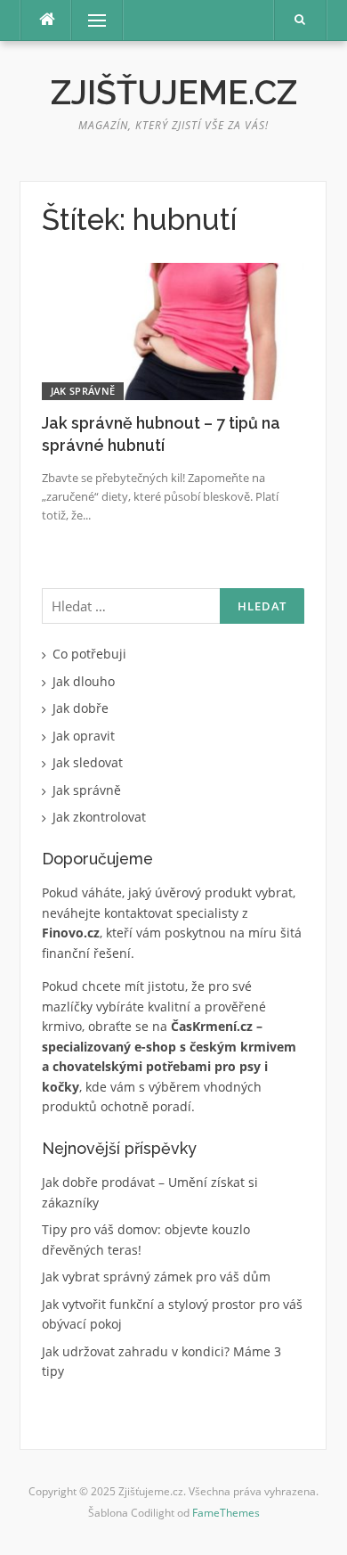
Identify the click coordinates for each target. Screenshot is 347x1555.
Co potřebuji (89, 653)
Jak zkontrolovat (99, 816)
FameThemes (226, 1512)
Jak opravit (83, 735)
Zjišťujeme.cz (174, 92)
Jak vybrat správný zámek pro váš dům (156, 1276)
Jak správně (83, 390)
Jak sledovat (87, 762)
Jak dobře (80, 708)
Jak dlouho (83, 681)
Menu (89, 20)
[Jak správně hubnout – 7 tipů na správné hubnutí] (173, 330)
